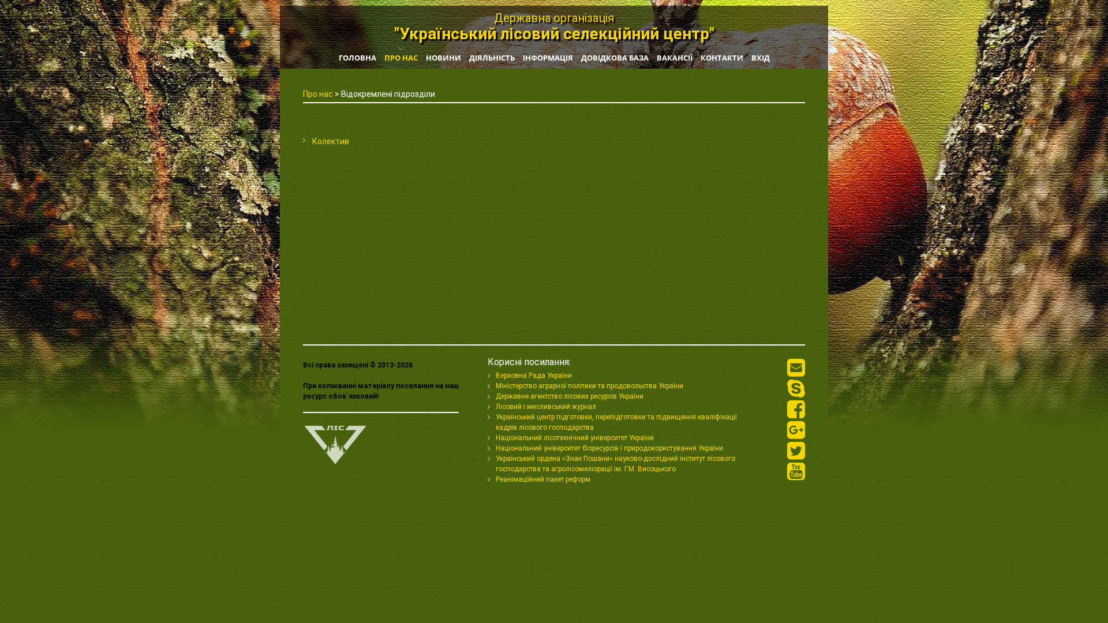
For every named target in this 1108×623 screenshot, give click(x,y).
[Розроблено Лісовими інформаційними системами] (335, 430)
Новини (443, 57)
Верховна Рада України (534, 375)
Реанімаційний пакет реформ (543, 479)
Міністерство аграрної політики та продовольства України (589, 386)
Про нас (401, 57)
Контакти (722, 57)
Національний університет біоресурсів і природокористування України (609, 448)
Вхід (760, 57)
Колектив (330, 141)
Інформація (548, 57)
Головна (357, 57)
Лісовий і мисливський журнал (546, 407)
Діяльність (492, 57)
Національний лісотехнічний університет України (575, 438)
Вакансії (674, 57)
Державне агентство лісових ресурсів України (569, 396)
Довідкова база (615, 57)
